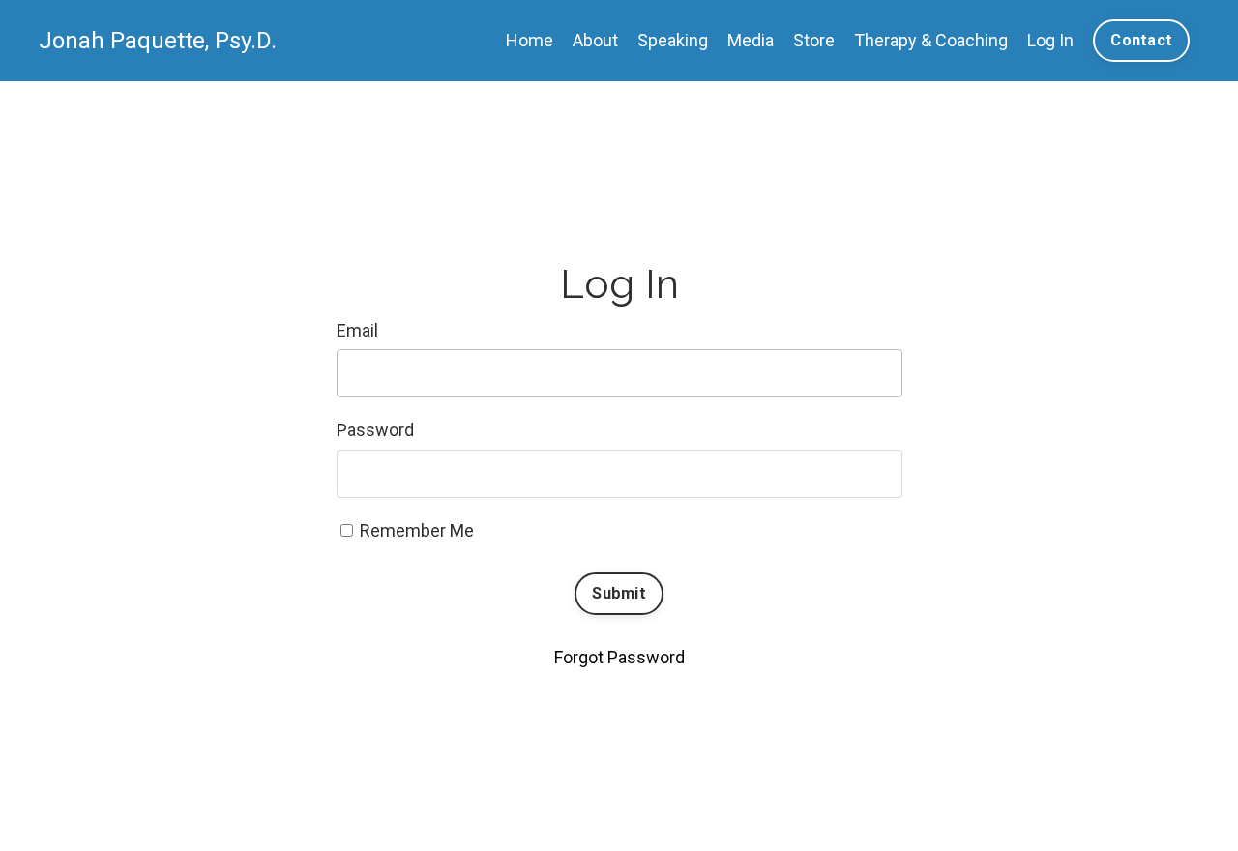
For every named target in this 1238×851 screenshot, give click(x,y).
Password (375, 430)
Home (529, 40)
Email (357, 330)
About (595, 40)
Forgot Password (619, 657)
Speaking (672, 40)
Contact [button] (1141, 40)
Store (814, 40)
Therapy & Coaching (931, 40)
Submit (619, 593)
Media (750, 40)
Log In (1050, 40)
